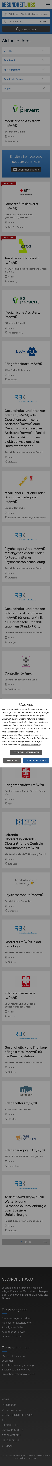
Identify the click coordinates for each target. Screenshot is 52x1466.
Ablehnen (12, 760)
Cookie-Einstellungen (26, 752)
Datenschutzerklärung (31, 744)
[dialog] (26, 733)
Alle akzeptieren (36, 760)
